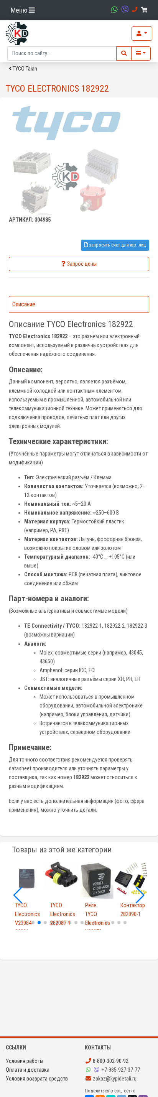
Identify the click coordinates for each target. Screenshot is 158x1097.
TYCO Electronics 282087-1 (61, 914)
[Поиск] (124, 53)
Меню (20, 10)
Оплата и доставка (27, 1070)
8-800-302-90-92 (110, 1061)
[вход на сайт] (142, 33)
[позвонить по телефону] (133, 9)
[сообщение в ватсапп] (113, 10)
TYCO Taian (24, 69)
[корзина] (145, 10)
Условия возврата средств (37, 1079)
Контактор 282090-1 (131, 910)
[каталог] (141, 53)
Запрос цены (82, 264)
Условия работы (24, 1061)
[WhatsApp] (89, 1070)
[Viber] (97, 1070)
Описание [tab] (23, 304)
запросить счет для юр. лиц (117, 245)
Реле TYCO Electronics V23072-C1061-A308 (96, 927)
